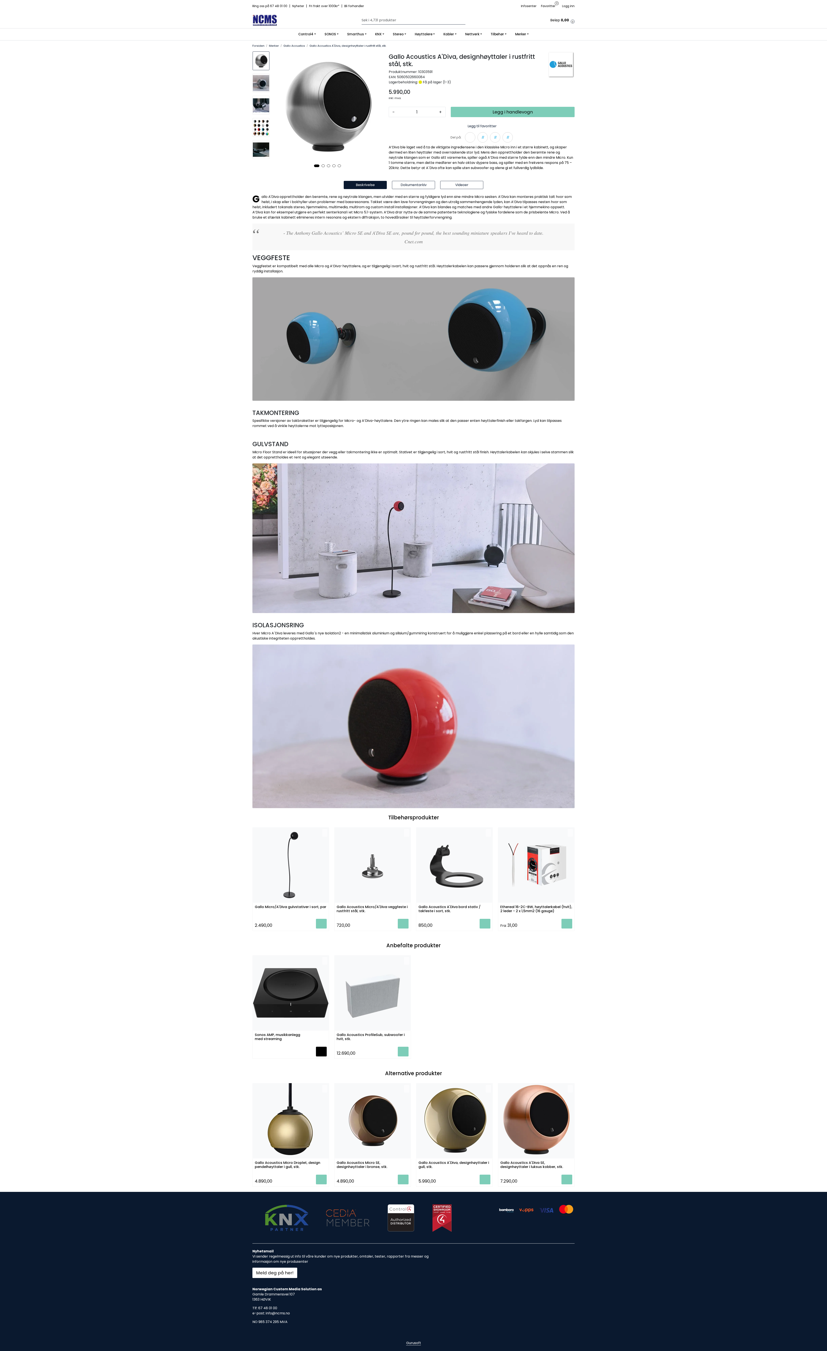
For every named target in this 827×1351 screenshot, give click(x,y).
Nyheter (298, 6)
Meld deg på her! (275, 1273)
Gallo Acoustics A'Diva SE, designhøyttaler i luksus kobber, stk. (531, 1165)
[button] (316, 166)
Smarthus (355, 34)
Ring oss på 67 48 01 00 (270, 6)
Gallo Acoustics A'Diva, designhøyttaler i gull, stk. (453, 1165)
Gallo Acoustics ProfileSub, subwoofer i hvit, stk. (371, 1037)
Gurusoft (413, 1342)
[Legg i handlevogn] (321, 924)
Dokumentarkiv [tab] (414, 184)
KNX (378, 34)
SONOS (330, 34)
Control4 (305, 34)
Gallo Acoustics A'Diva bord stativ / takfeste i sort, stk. (449, 909)
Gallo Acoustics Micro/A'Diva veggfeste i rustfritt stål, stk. (372, 909)
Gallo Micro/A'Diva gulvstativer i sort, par (290, 907)
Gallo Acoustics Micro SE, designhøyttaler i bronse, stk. (362, 1165)
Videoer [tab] (461, 184)
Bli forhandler (354, 6)
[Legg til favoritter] (324, 833)
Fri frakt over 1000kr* (324, 6)
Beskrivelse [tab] (365, 184)
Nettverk (472, 34)
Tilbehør (497, 34)
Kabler (448, 34)
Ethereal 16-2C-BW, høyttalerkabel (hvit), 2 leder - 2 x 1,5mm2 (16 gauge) (536, 909)
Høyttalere (423, 34)
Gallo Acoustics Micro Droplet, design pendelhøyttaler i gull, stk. (287, 1165)
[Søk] (464, 20)
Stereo (398, 34)
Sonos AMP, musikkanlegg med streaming (277, 1037)
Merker (520, 34)
